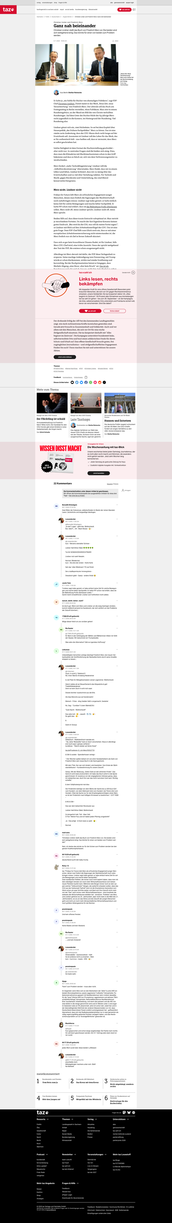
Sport (39, 1137)
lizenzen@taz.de (51, 1210)
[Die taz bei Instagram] (133, 1113)
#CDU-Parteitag (59, 371)
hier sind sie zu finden (77, 496)
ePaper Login (67, 1195)
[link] (48, 9)
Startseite (40, 16)
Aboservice (66, 1192)
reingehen (40, 1176)
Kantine (39, 1192)
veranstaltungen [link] (47, 2)
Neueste (109, 484)
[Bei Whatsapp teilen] (90, 382)
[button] (134, 9)
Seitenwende (124, 1210)
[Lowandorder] (61, 520)
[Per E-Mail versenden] (72, 382)
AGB (116, 1210)
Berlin (39, 1140)
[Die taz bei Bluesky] (129, 1113)
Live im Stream (93, 1166)
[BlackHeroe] (61, 1025)
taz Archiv (116, 1170)
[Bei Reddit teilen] (99, 382)
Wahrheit (40, 1147)
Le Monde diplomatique (122, 1167)
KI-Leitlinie (130, 1207)
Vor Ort (90, 1163)
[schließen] (133, 273)
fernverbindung (42, 1163)
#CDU (111, 368)
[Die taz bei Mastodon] (124, 1113)
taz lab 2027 (91, 1172)
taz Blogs (116, 1160)
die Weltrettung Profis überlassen (102, 206)
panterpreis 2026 (119, 1140)
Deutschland (56, 16)
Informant (91, 1210)
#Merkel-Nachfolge (71, 368)
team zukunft (67, 1160)
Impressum (110, 1210)
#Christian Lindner (90, 368)
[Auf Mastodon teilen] (76, 382)
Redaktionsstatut (102, 1207)
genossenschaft (119, 1128)
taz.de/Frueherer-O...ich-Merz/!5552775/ (80, 750)
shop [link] (55, 2)
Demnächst (91, 1160)
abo (114, 1124)
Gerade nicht (126, 272)
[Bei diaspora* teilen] (95, 382)
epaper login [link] (130, 2)
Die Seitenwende (93, 1131)
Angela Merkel (67, 16)
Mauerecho (41, 1169)
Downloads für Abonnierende (73, 1198)
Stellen (90, 1134)
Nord (38, 1144)
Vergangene (92, 1169)
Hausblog (91, 1128)
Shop (39, 1195)
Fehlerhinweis (78, 377)
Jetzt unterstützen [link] (65, 357)
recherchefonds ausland (122, 1134)
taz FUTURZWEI (118, 1163)
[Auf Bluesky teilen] (81, 382)
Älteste (116, 484)
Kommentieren (67, 377)
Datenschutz (100, 1210)
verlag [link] (39, 2)
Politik (47, 16)
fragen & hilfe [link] (63, 2)
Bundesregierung (68, 1137)
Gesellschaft (41, 1131)
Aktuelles (90, 1124)
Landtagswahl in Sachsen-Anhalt (72, 1126)
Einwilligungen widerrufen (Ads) (99, 1213)
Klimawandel (67, 1140)
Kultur (39, 1134)
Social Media (67, 1134)
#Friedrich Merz (59, 368)
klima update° (42, 1166)
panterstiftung (118, 1137)
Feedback (65, 1188)
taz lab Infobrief (68, 1169)
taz (43, 1112)
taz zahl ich (117, 1131)
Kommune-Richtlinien (117, 1207)
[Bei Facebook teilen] (86, 382)
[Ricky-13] (56, 867)
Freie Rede (41, 1172)
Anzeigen (40, 1199)
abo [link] (111, 2)
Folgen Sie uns (116, 1113)
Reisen (39, 1189)
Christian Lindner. (66, 103)
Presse (90, 1137)
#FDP (81, 368)
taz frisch (65, 1163)
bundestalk (41, 1160)
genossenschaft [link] (119, 2)
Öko (38, 1128)
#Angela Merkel (103, 368)
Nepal (64, 1131)
